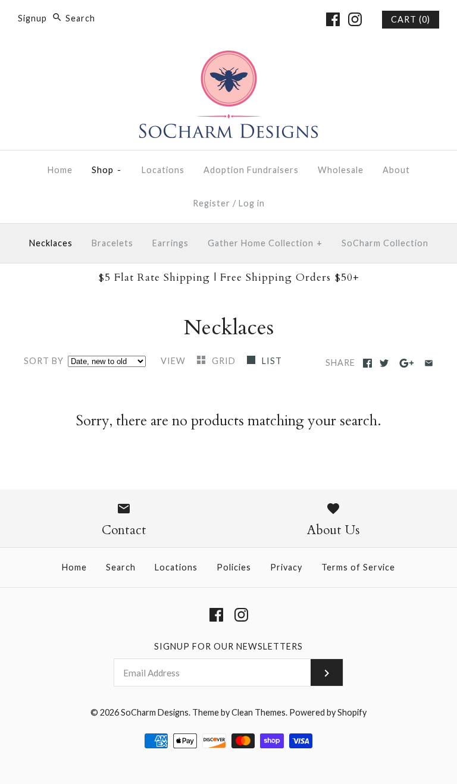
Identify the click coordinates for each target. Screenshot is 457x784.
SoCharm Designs (155, 712)
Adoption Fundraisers (251, 170)
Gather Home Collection (265, 243)
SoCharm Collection (385, 243)
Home (60, 170)
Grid (225, 361)
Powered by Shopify (328, 712)
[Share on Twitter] (384, 363)
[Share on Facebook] (367, 363)
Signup (32, 18)
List (272, 361)
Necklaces (51, 243)
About (396, 170)
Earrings (170, 243)
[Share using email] (428, 363)
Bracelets (112, 243)
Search (121, 567)
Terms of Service (358, 567)
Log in (252, 203)
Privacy (286, 567)
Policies (234, 567)
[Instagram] (355, 19)
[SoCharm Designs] (228, 58)
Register (211, 203)
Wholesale (341, 170)
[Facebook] (333, 19)
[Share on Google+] (406, 363)
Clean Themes (258, 712)
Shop (107, 170)
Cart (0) (410, 19)
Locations (163, 170)
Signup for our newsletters (228, 646)
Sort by (44, 361)
